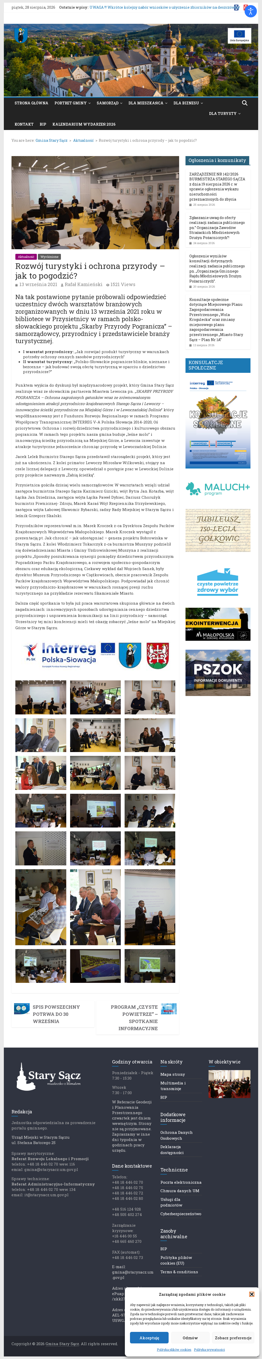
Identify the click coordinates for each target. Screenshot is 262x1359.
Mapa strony (172, 1074)
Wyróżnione (49, 257)
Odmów (190, 1337)
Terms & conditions (179, 1271)
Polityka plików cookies (174, 1349)
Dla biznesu (186, 103)
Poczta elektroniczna (181, 1182)
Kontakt (24, 124)
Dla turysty (223, 113)
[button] (251, 1294)
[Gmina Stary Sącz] (131, 27)
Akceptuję (149, 1337)
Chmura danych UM (179, 1190)
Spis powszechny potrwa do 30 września (56, 1014)
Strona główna (31, 103)
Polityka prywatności (209, 1349)
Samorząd (107, 103)
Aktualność (26, 257)
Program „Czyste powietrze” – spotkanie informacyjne (134, 1017)
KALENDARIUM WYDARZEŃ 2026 (83, 124)
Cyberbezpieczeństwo (180, 1213)
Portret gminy (70, 103)
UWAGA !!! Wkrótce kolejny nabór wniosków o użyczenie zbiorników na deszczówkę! (165, 7)
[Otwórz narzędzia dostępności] (251, 11)
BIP (43, 124)
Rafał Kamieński (84, 284)
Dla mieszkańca (145, 103)
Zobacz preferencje (233, 1337)
